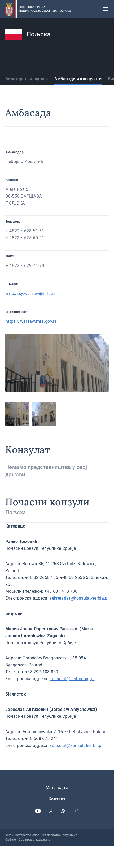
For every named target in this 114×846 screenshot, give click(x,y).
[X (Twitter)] (50, 811)
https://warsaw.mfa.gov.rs (31, 321)
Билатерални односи (26, 78)
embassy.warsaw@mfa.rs (31, 293)
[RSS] (63, 811)
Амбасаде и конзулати (78, 78)
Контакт (57, 798)
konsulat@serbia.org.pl (72, 678)
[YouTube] (38, 811)
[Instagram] (76, 811)
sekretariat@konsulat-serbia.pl (79, 598)
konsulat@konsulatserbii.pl (76, 745)
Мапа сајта (57, 787)
